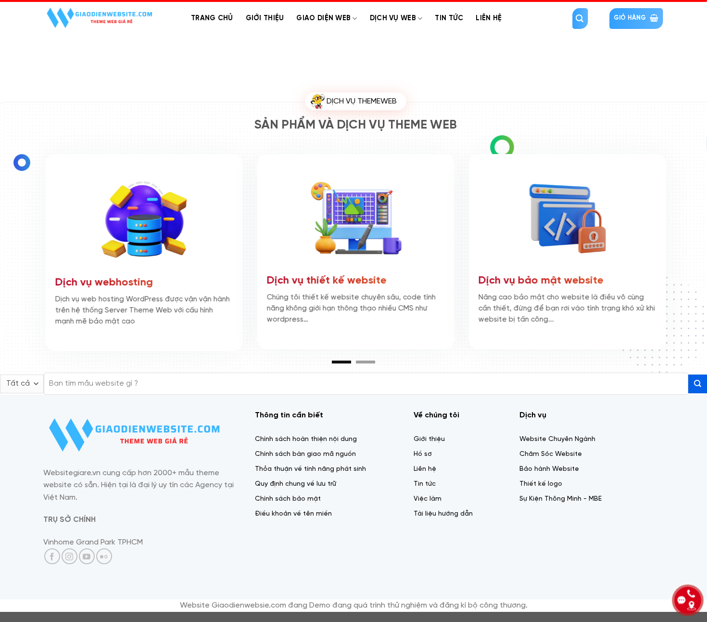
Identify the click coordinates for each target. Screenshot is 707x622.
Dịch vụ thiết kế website (325, 279)
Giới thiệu (265, 18)
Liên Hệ (489, 18)
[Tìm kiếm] (580, 18)
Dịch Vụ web (393, 18)
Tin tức (449, 18)
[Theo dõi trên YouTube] (87, 556)
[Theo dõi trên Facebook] (52, 556)
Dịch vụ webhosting (102, 281)
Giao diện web (323, 18)
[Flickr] (104, 556)
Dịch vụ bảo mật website (539, 279)
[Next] (680, 218)
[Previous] (26, 218)
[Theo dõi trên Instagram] (69, 556)
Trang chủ (212, 18)
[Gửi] (697, 384)
